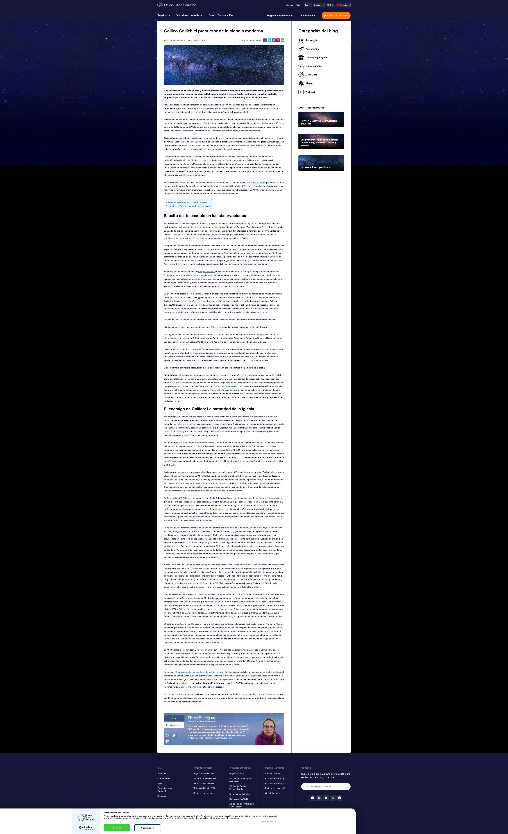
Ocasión (317, 5)
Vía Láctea (196, 293)
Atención (289, 5)
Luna (275, 260)
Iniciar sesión (307, 15)
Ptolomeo (259, 171)
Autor (174, 718)
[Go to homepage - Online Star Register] (176, 5)
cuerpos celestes (206, 271)
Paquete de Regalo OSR (204, 778)
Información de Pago (275, 778)
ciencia (204, 40)
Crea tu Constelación (221, 15)
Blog (306, 5)
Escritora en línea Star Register (202, 721)
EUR (329, 5)
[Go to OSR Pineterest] (339, 798)
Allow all (117, 828)
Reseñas (161, 796)
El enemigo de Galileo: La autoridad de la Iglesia (188, 206)
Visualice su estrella (187, 15)
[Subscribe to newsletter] (347, 787)
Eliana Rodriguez (202, 718)
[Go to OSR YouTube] (333, 798)
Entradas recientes (174, 725)
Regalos (162, 15)
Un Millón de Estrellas (239, 794)
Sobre (298, 5)
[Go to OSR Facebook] (326, 798)
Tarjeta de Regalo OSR (204, 788)
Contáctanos (163, 778)
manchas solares (229, 386)
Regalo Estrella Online (204, 773)
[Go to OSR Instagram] (312, 798)
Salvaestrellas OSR (238, 799)
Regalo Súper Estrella (203, 783)
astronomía (259, 182)
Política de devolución (275, 788)
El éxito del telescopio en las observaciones (186, 202)
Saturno (214, 327)
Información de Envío (275, 783)
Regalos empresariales (280, 15)
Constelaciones (272, 793)
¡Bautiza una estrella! (336, 15)
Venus (261, 334)
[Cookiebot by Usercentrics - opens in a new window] (85, 828)
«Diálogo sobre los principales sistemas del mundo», (199, 672)
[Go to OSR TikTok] (319, 798)
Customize (146, 828)
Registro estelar (236, 773)
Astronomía (169, 40)
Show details (267, 821)
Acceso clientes (272, 773)
